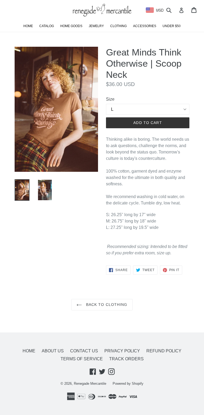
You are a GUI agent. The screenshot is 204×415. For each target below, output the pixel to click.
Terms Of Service (82, 359)
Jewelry (96, 26)
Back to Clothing (105, 304)
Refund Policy (163, 351)
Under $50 (172, 26)
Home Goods (71, 26)
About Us (53, 351)
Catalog (46, 26)
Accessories (144, 26)
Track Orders (126, 359)
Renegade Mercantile (90, 384)
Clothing (118, 26)
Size (110, 99)
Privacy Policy (122, 351)
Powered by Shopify (128, 384)
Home (28, 26)
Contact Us (84, 351)
